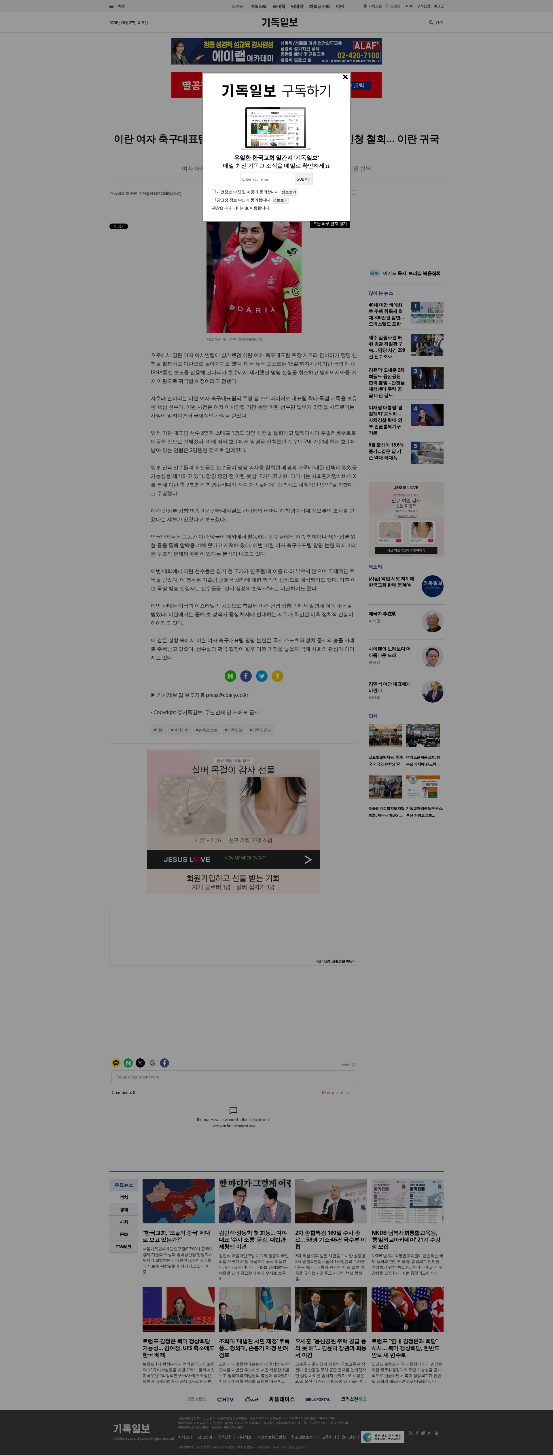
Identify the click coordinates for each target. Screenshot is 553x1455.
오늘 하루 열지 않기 (330, 223)
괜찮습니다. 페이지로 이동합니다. (241, 208)
